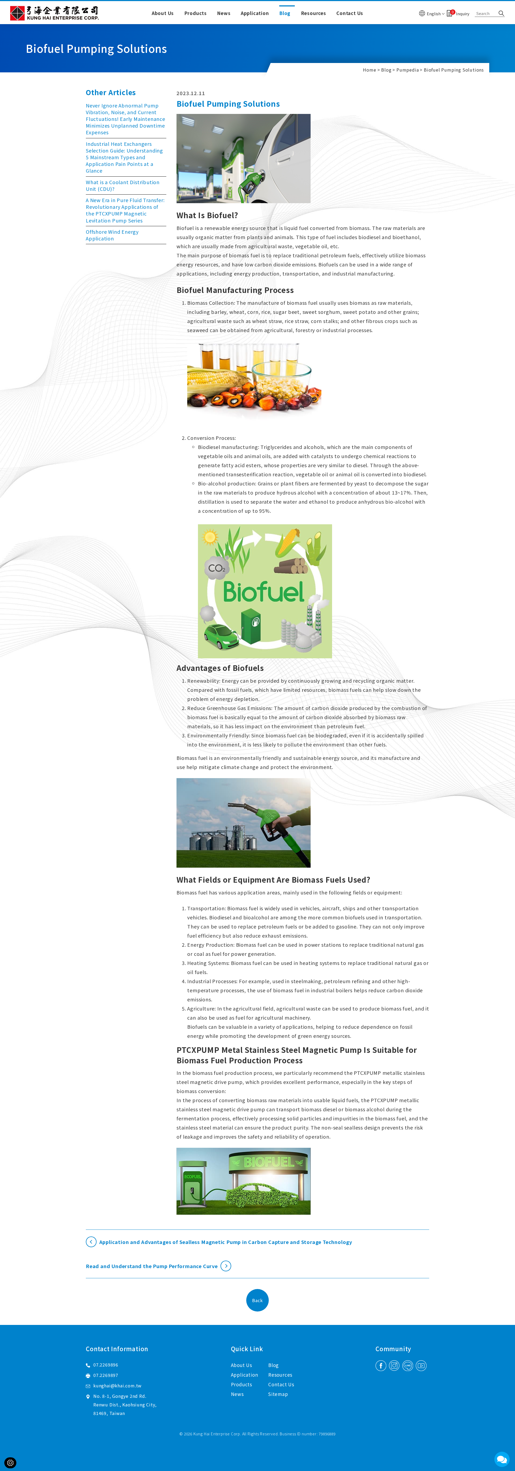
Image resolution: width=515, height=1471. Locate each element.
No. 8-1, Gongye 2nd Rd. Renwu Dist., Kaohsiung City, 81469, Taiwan (124, 1404)
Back (257, 1300)
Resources (313, 13)
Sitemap (278, 1394)
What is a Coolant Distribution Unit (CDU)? (123, 185)
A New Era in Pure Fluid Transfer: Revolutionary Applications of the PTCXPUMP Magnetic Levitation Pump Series (125, 210)
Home (369, 69)
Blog (284, 13)
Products (195, 13)
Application (255, 13)
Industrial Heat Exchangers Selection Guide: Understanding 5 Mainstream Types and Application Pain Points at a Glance (124, 157)
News (223, 13)
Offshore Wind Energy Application (112, 235)
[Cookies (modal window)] (10, 1462)
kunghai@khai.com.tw (117, 1385)
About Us (163, 13)
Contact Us (349, 13)
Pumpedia (407, 69)
